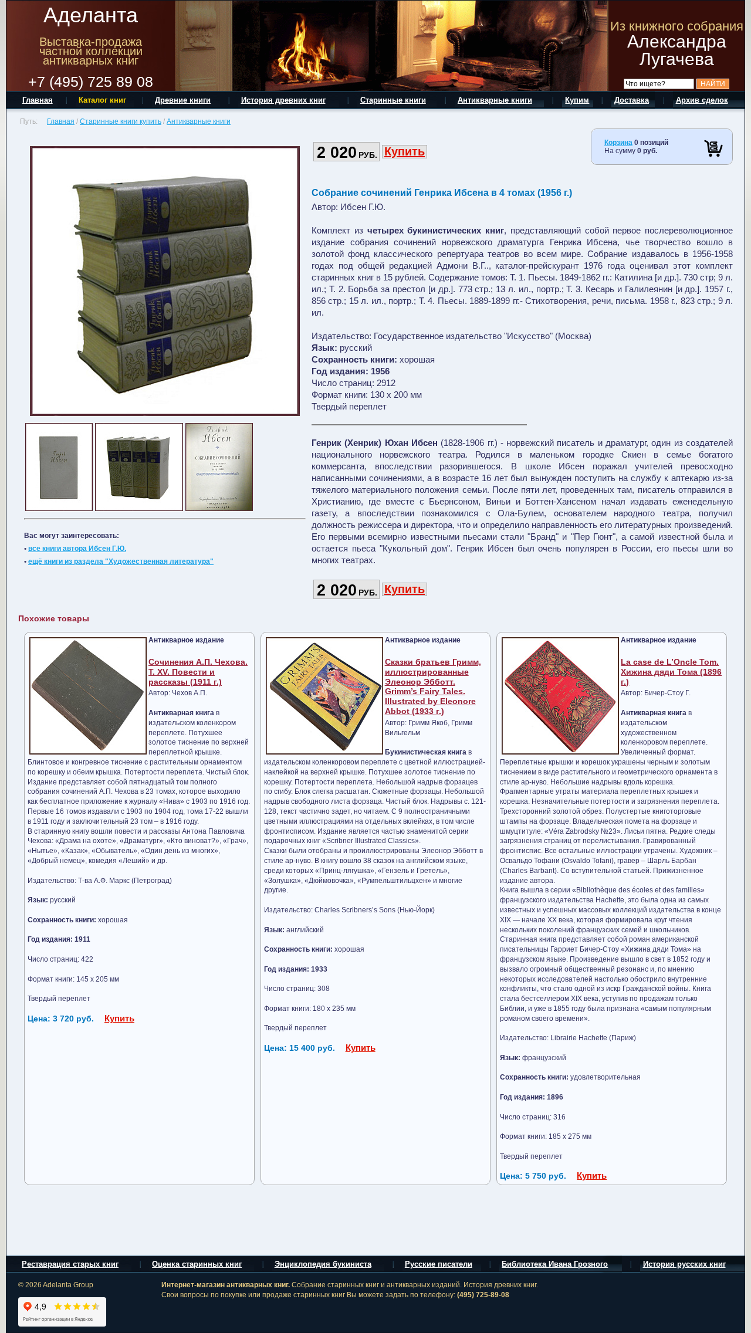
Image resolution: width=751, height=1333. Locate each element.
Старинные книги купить (120, 121)
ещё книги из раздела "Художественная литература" (121, 561)
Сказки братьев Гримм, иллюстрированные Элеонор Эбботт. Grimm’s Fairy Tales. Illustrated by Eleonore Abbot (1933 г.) (433, 686)
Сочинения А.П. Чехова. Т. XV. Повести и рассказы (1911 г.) (198, 671)
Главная (61, 121)
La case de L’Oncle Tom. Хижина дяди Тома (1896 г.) (671, 671)
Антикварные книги (199, 121)
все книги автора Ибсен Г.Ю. (77, 548)
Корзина (618, 142)
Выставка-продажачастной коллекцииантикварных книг (91, 51)
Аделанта (90, 15)
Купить (404, 151)
